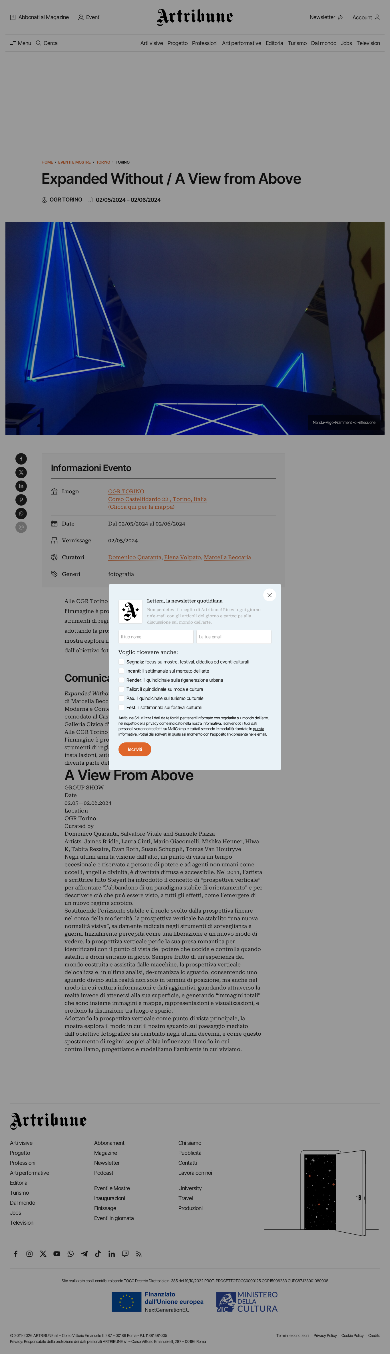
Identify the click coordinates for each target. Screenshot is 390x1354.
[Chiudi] (269, 595)
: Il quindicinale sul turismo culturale (165, 698)
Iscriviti (135, 749)
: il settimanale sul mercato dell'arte (167, 671)
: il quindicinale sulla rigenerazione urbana (174, 680)
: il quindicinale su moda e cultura (164, 689)
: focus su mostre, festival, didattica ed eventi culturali (187, 662)
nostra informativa (206, 723)
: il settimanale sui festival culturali (164, 707)
